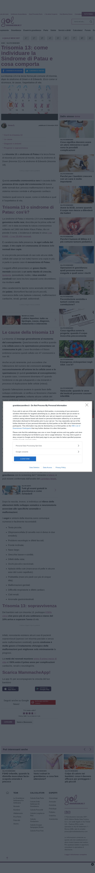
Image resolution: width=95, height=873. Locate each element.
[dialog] (47, 436)
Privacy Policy (61, 467)
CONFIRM (25, 459)
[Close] (87, 405)
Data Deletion (34, 467)
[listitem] (47, 445)
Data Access (47, 467)
